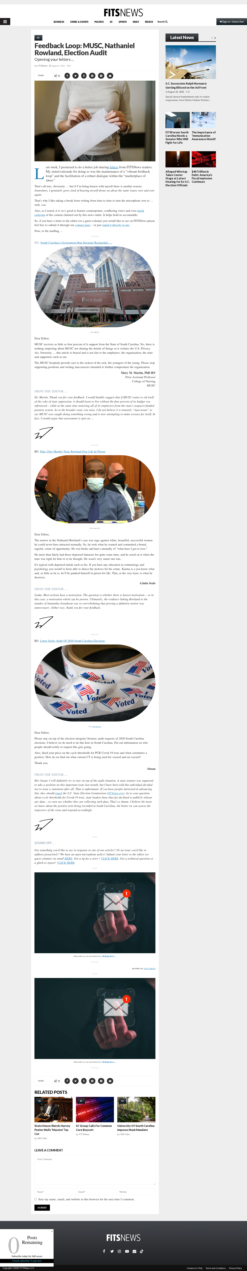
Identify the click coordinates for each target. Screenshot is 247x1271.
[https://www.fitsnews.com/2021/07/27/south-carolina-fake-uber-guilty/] (94, 489)
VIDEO (136, 21)
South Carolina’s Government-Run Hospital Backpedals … (76, 242)
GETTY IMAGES (149, 968)
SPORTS (123, 21)
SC (111, 21)
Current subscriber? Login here (27, 1260)
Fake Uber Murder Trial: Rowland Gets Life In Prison (72, 451)
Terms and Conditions (216, 1268)
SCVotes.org (115, 793)
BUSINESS (59, 21)
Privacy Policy (235, 1268)
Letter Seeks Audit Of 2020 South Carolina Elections (72, 641)
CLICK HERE (109, 858)
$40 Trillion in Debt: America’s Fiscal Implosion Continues (202, 176)
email (58, 793)
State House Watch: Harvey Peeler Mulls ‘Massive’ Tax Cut (52, 1129)
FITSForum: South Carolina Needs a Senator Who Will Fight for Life (177, 137)
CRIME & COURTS (79, 21)
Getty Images (96, 726)
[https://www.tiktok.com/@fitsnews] (142, 1251)
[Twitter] (114, 1251)
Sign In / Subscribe (233, 21)
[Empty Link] (212, 37)
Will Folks (42, 1138)
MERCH (149, 21)
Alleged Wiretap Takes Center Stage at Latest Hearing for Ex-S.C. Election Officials (178, 178)
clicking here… (109, 956)
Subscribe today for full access (27, 1256)
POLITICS (99, 21)
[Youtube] (129, 1251)
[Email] (136, 1251)
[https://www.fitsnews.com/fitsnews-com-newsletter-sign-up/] (94, 912)
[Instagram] (121, 1251)
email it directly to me (115, 225)
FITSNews (43, 66)
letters (114, 167)
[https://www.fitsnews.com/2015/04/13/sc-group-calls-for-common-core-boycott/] (95, 1109)
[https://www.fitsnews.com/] (123, 12)
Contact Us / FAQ (194, 1268)
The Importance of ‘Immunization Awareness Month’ (204, 136)
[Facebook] (106, 1251)
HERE (68, 858)
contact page (82, 225)
